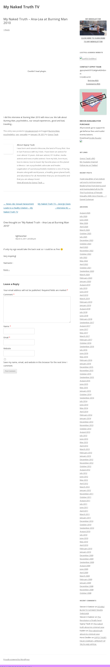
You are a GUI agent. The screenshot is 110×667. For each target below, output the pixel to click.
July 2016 (83, 350)
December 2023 (86, 240)
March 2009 (85, 576)
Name (7, 326)
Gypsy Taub (53, 134)
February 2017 (86, 339)
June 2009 (84, 569)
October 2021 (85, 267)
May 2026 (84, 223)
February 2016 (86, 360)
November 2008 (86, 589)
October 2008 (85, 593)
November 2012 (86, 463)
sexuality (24, 134)
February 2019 (86, 302)
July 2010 (83, 535)
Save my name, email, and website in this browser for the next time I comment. (35, 364)
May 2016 (84, 356)
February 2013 (86, 452)
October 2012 (85, 466)
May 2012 (84, 480)
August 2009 (85, 565)
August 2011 (85, 500)
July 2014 (83, 401)
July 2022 (83, 257)
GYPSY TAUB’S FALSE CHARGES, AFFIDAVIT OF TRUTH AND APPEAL (93, 641)
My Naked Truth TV (21, 6)
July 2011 (83, 504)
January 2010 (85, 552)
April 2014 (84, 411)
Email (6, 337)
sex (17, 134)
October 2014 (85, 394)
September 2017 (87, 322)
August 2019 (85, 285)
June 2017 (84, 329)
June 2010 (84, 538)
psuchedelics (9, 134)
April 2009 (84, 572)
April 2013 (84, 446)
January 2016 (85, 363)
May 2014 (84, 408)
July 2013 (83, 435)
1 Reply (6, 30)
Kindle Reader (95, 138)
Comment (8, 294)
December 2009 (86, 555)
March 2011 (85, 514)
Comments (93, 84)
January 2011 (85, 517)
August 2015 (85, 380)
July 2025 (83, 237)
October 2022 (85, 254)
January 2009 (85, 583)
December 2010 (86, 521)
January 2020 (85, 281)
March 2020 (85, 274)
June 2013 (84, 439)
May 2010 (84, 541)
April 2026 (84, 226)
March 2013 (85, 449)
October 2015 (85, 374)
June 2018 (84, 315)
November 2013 (86, 425)
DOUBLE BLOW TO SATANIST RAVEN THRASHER (92, 610)
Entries (93, 80)
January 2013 (85, 456)
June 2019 (84, 291)
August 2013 (85, 432)
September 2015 (87, 377)
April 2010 (84, 545)
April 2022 (84, 264)
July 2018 (83, 312)
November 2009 (86, 559)
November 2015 (86, 370)
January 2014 (85, 418)
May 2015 (84, 387)
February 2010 (86, 548)
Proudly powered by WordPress (16, 659)
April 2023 (84, 247)
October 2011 (85, 497)
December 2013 (86, 422)
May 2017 (84, 333)
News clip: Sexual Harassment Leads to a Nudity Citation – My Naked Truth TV (18, 207)
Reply (6, 270)
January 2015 (85, 391)
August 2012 (85, 469)
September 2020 (87, 271)
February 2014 (86, 415)
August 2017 (85, 326)
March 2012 (85, 487)
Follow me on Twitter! (89, 165)
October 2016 (85, 343)
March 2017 (85, 336)
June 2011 (84, 507)
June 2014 (84, 404)
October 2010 (85, 524)
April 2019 (84, 295)
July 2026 (83, 216)
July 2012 (83, 473)
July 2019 (83, 288)
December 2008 (86, 586)
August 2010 (85, 531)
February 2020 (86, 278)
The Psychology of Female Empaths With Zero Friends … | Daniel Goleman (93, 196)
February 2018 (86, 319)
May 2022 (84, 261)
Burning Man (54, 131)
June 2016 (84, 353)
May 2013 (84, 442)
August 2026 (85, 213)
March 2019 (85, 298)
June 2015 (84, 384)
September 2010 (87, 528)
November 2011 (86, 493)
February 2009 (86, 579)
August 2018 (85, 309)
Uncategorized (31, 131)
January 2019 (85, 305)
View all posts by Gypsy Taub (31, 182)
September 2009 (87, 562)
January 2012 (85, 490)
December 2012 (86, 459)
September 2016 (87, 346)
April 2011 (84, 511)
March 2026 (85, 230)
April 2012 (84, 483)
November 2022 (86, 250)
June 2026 (84, 219)
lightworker (21, 235)
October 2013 (85, 428)
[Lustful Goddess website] (88, 58)
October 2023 (85, 243)
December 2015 (86, 367)
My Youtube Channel (89, 162)
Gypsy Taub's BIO (87, 158)
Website (7, 348)
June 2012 (84, 476)
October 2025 (85, 233)
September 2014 (87, 398)
